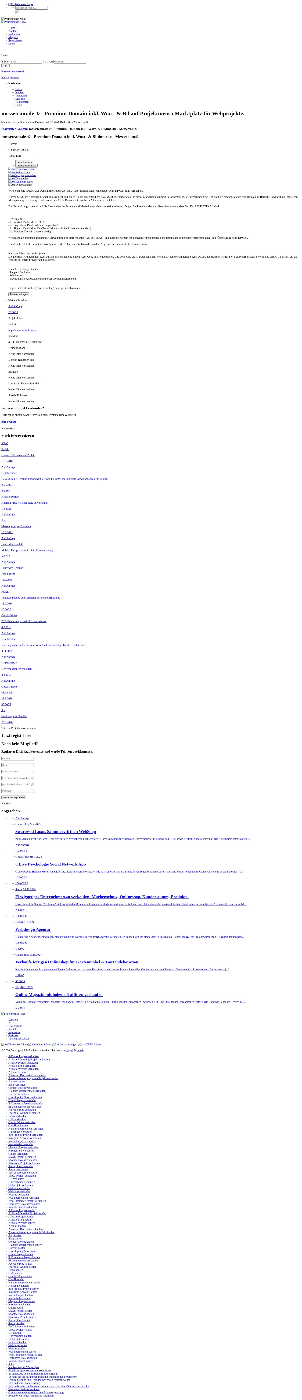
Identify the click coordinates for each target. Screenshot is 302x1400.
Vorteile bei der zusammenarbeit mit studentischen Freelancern (42, 1376)
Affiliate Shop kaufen (20, 1219)
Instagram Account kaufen (22, 1291)
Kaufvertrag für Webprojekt (23, 1367)
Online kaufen (16, 1307)
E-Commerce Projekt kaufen (24, 1257)
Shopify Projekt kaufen (21, 1313)
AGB (11, 1022)
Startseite (8, 129)
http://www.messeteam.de (22, 330)
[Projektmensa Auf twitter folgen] (39, 1044)
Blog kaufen (15, 1238)
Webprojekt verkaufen (20, 1185)
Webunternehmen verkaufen (23, 1197)
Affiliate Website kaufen (21, 1222)
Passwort (48, 61)
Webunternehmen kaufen (22, 1351)
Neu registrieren (10, 77)
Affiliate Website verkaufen (23, 1068)
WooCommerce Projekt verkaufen (27, 1200)
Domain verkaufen (18, 1094)
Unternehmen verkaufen (21, 1181)
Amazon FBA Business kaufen (25, 1229)
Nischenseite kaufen (19, 1304)
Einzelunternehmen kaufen (23, 1260)
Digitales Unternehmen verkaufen (27, 1090)
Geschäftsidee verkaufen (21, 1122)
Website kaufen (16, 1348)
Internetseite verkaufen (20, 1144)
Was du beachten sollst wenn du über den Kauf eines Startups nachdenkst (48, 1386)
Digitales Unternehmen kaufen (25, 1244)
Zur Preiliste (8, 421)
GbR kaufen (15, 1273)
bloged (69, 1050)
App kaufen (14, 1235)
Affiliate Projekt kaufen (21, 1216)
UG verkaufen (16, 1178)
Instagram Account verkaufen (24, 1138)
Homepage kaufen (18, 1285)
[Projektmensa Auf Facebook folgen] (14, 1044)
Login (11, 43)
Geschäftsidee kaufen (20, 1276)
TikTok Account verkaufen (23, 1172)
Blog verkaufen (17, 1084)
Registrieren (15, 40)
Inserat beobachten (26, 165)
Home (11, 27)
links (11, 1364)
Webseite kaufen (17, 1342)
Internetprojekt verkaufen (22, 1141)
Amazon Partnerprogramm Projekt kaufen (31, 1232)
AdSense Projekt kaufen (21, 1210)
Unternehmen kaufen (20, 1335)
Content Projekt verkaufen (22, 1087)
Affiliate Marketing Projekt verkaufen (29, 1059)
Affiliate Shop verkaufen (22, 1065)
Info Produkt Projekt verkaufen (25, 1134)
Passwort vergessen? (12, 71)
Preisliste (13, 1035)
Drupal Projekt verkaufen (22, 1100)
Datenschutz (15, 1025)
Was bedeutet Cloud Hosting (24, 1383)
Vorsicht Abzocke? (18, 1038)
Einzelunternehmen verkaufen (24, 1106)
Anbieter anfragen (19, 294)
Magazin (13, 37)
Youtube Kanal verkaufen (22, 1207)
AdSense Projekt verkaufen (23, 1056)
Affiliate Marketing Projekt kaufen (27, 1213)
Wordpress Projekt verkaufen (24, 1203)
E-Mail (5, 61)
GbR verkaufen (17, 1119)
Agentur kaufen (17, 1225)
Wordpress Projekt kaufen (22, 1357)
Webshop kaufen (17, 1345)
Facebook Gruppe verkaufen (24, 1112)
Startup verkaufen (18, 1169)
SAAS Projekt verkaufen (22, 1156)
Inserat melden (24, 162)
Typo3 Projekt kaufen (20, 1329)
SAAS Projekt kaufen (20, 1310)
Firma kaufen (15, 1269)
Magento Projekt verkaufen (23, 1147)
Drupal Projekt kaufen (20, 1254)
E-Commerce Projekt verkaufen (25, 1103)
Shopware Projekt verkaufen (24, 1163)
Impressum (14, 1032)
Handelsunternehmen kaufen (24, 1282)
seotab (80, 1050)
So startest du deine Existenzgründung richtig (33, 1373)
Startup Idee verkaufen (20, 1166)
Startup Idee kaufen (19, 1320)
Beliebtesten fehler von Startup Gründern (31, 1395)
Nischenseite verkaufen (21, 1150)
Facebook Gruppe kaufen (22, 1266)
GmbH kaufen (16, 1279)
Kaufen (12, 30)
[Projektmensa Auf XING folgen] (89, 1044)
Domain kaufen (17, 1247)
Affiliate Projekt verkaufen (23, 1062)
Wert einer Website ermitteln (23, 1389)
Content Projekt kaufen (21, 1241)
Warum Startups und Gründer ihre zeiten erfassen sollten (39, 1379)
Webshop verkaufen (19, 1191)
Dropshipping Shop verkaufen (25, 1097)
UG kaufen (14, 1332)
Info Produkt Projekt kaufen (23, 1288)
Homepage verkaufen (20, 1131)
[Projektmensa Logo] (20, 4)
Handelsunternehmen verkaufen (26, 1128)
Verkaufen (14, 34)
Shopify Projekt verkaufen (22, 1159)
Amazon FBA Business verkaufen (27, 1075)
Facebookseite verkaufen (22, 1109)
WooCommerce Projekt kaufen (25, 1354)
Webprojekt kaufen (18, 1339)
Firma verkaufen (17, 1116)
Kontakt (12, 1029)
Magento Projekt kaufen (21, 1301)
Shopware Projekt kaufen (22, 1317)
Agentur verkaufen (18, 1072)
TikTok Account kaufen (21, 1326)
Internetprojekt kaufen (20, 1295)
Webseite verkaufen (19, 1188)
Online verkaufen (18, 1153)
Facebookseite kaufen (20, 1263)
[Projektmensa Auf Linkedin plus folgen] (64, 1044)
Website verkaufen (18, 1194)
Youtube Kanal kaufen (20, 1361)
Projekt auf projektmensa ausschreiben (29, 1370)
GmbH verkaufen (18, 1125)
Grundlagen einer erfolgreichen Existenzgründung (36, 1392)
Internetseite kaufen (19, 1298)
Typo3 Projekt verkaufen (22, 1175)
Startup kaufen (16, 1323)
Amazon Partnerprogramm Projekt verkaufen (33, 1078)
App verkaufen (16, 1081)
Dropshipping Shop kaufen (23, 1251)
